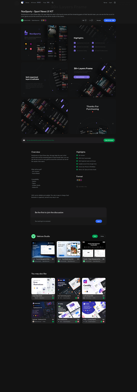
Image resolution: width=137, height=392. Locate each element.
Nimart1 (36, 297)
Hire (95, 236)
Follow (102, 236)
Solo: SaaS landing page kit (64, 295)
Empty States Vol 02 (37, 295)
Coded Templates (66, 297)
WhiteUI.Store (88, 297)
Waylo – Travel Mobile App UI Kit (65, 259)
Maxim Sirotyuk (38, 321)
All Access (36, 2)
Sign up (105, 2)
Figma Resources (35, 20)
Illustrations (42, 297)
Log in (110, 2)
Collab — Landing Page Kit (89, 319)
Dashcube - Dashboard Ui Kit (39, 319)
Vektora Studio (27, 20)
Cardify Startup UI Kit (88, 295)
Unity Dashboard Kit (62, 319)
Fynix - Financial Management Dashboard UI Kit (41, 259)
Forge (46, 2)
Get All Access (109, 140)
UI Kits (94, 297)
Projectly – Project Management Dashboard (92, 259)
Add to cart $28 (109, 20)
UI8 (61, 297)
